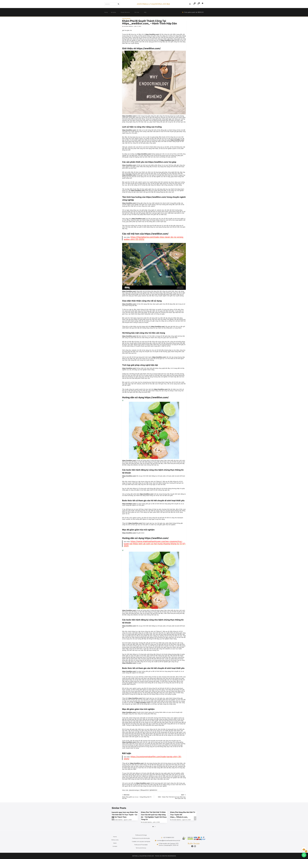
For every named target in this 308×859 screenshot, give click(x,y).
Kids (145, 12)
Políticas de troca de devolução (141, 838)
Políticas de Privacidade (141, 844)
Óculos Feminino (125, 12)
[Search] (118, 4)
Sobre (115, 843)
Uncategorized (126, 18)
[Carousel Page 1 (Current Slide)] (153, 827)
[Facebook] (192, 846)
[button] (304, 855)
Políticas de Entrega (141, 835)
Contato (115, 846)
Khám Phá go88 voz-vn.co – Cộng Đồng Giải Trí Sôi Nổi (136, 796)
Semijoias (113, 12)
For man (137, 12)
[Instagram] (195, 846)
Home (106, 12)
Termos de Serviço (141, 848)
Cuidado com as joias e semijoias (141, 841)
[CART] (202, 4)
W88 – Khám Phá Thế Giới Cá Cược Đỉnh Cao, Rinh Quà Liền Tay (172, 796)
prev (113, 818)
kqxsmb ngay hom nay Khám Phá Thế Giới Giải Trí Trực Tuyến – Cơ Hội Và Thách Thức (125, 814)
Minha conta (114, 840)
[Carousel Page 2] (155, 827)
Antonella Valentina (128, 26)
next (195, 818)
